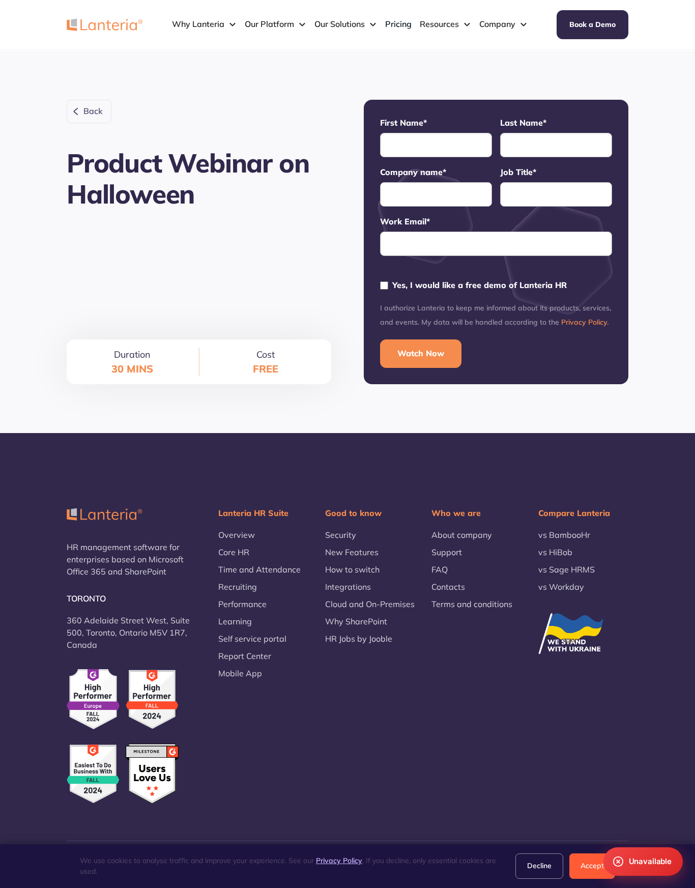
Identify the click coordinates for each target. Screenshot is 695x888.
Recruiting (237, 587)
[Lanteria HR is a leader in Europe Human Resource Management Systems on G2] (93, 699)
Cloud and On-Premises (370, 604)
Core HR (233, 552)
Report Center (244, 656)
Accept (592, 865)
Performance (242, 604)
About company (461, 535)
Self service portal (252, 639)
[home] (105, 24)
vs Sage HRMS (566, 569)
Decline (539, 865)
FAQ (439, 569)
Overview (236, 535)
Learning (235, 621)
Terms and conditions (471, 604)
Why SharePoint (356, 621)
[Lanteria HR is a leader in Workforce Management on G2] (93, 774)
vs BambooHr (564, 535)
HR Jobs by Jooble (358, 639)
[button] (204, 24)
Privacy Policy (584, 322)
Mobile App (240, 673)
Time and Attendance (259, 569)
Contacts (448, 587)
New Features (352, 552)
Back (93, 111)
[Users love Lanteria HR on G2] (152, 774)
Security (340, 535)
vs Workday (561, 587)
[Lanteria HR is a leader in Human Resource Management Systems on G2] (152, 699)
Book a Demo (592, 24)
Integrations (348, 587)
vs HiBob (555, 552)
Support (446, 552)
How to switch (352, 569)
